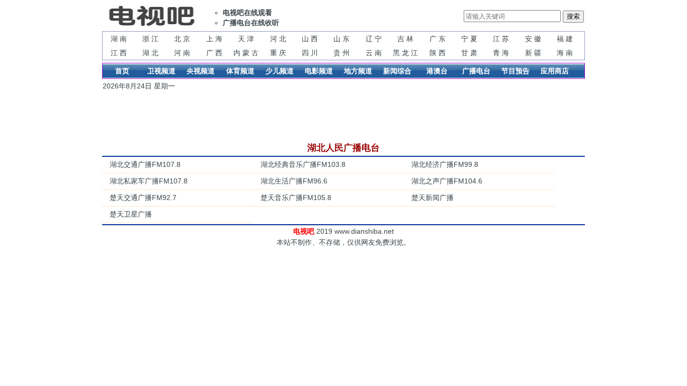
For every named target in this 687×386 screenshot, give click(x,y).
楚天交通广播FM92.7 (143, 198)
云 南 (374, 53)
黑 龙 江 (405, 53)
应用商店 (555, 71)
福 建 (565, 39)
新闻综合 (397, 71)
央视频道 (201, 71)
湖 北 (150, 53)
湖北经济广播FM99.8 (444, 164)
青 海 (501, 53)
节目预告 (515, 71)
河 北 (278, 39)
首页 (122, 71)
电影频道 (319, 71)
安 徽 (533, 39)
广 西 (214, 53)
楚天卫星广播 (131, 214)
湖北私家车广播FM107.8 (149, 181)
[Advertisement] (348, 116)
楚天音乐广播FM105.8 (296, 198)
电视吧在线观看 (247, 13)
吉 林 (405, 39)
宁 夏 (469, 39)
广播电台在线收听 (251, 23)
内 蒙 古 (246, 53)
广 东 (438, 39)
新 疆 (533, 53)
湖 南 (119, 39)
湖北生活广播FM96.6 (294, 181)
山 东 (341, 39)
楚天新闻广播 (432, 198)
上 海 (214, 39)
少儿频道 (280, 71)
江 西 (119, 53)
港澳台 (437, 71)
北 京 (182, 39)
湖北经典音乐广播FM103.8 (303, 164)
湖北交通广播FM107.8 (145, 164)
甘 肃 (469, 53)
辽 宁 (374, 39)
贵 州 (341, 53)
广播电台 (476, 71)
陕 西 (438, 53)
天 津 (246, 39)
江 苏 (501, 39)
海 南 (565, 53)
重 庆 (278, 53)
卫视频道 (161, 71)
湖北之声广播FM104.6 (446, 181)
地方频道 (358, 71)
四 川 (310, 53)
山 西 (310, 39)
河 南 (182, 53)
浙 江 (150, 39)
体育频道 (240, 71)
